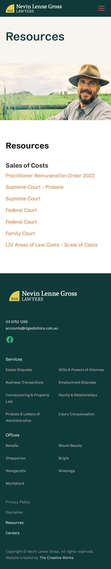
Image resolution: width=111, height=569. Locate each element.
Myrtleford (15, 483)
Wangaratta (16, 470)
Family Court (20, 233)
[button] (100, 8)
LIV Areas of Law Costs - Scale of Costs (52, 245)
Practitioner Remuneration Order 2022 (50, 175)
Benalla (12, 445)
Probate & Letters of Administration (23, 417)
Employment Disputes (77, 382)
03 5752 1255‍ (17, 321)
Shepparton (16, 458)
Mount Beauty (70, 445)
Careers (12, 533)
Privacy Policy (18, 502)
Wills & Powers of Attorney (81, 369)
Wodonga (67, 470)
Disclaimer (14, 512)
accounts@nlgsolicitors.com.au (32, 328)
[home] (34, 8)
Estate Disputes (19, 369)
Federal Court (21, 210)
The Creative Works (56, 557)
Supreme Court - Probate (35, 187)
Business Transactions (24, 382)
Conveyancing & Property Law (27, 398)
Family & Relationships (78, 395)
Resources (14, 522)
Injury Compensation (76, 414)
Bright (64, 458)
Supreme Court (23, 198)
